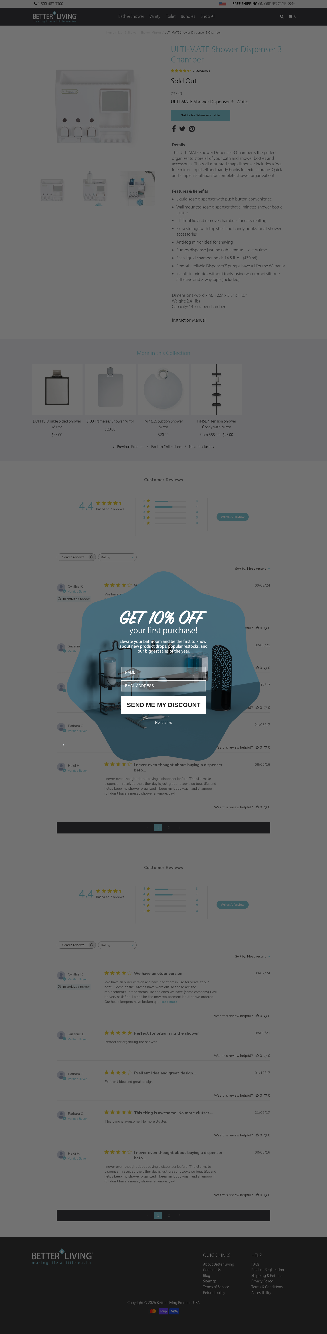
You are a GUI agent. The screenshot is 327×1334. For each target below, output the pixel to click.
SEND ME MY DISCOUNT (163, 705)
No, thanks (163, 722)
